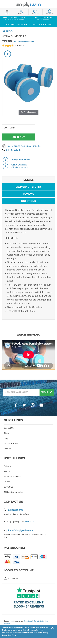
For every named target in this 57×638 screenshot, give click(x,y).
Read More (12, 635)
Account (7, 449)
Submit (45, 392)
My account (12, 578)
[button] (13, 45)
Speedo (7, 31)
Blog (6, 438)
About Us (8, 433)
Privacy (7, 482)
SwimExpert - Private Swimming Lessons (26, 622)
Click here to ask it (19, 167)
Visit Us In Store (11, 443)
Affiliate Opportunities (13, 492)
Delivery (7, 466)
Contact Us (9, 428)
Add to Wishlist (13, 150)
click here (29, 521)
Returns (7, 471)
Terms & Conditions (12, 476)
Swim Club (8, 487)
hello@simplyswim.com (20, 530)
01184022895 (15, 510)
